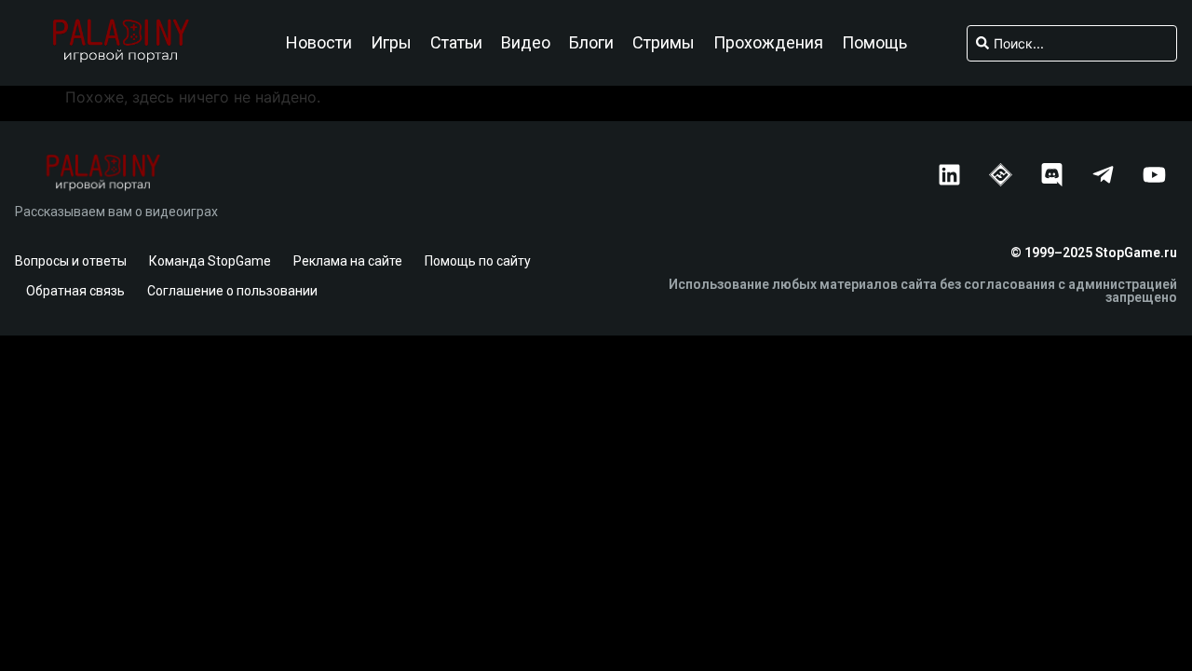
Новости (319, 43)
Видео (525, 43)
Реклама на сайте (347, 260)
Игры (391, 43)
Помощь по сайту (478, 260)
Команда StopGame (210, 260)
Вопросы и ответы (71, 260)
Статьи (456, 43)
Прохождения (768, 43)
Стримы (663, 43)
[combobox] (1072, 43)
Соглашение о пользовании (232, 290)
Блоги (591, 43)
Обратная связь (75, 290)
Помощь (874, 43)
